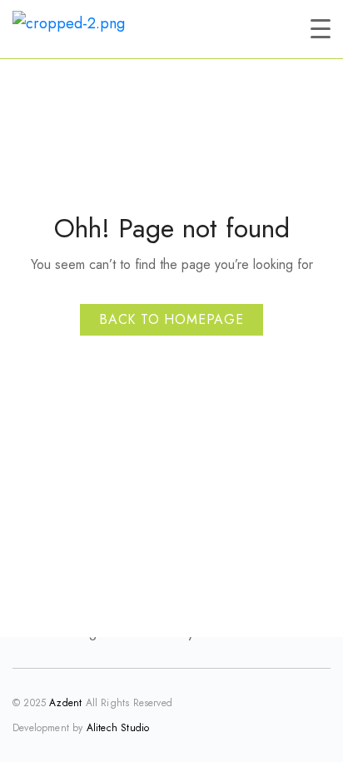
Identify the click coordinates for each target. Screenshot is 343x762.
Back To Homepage (171, 319)
